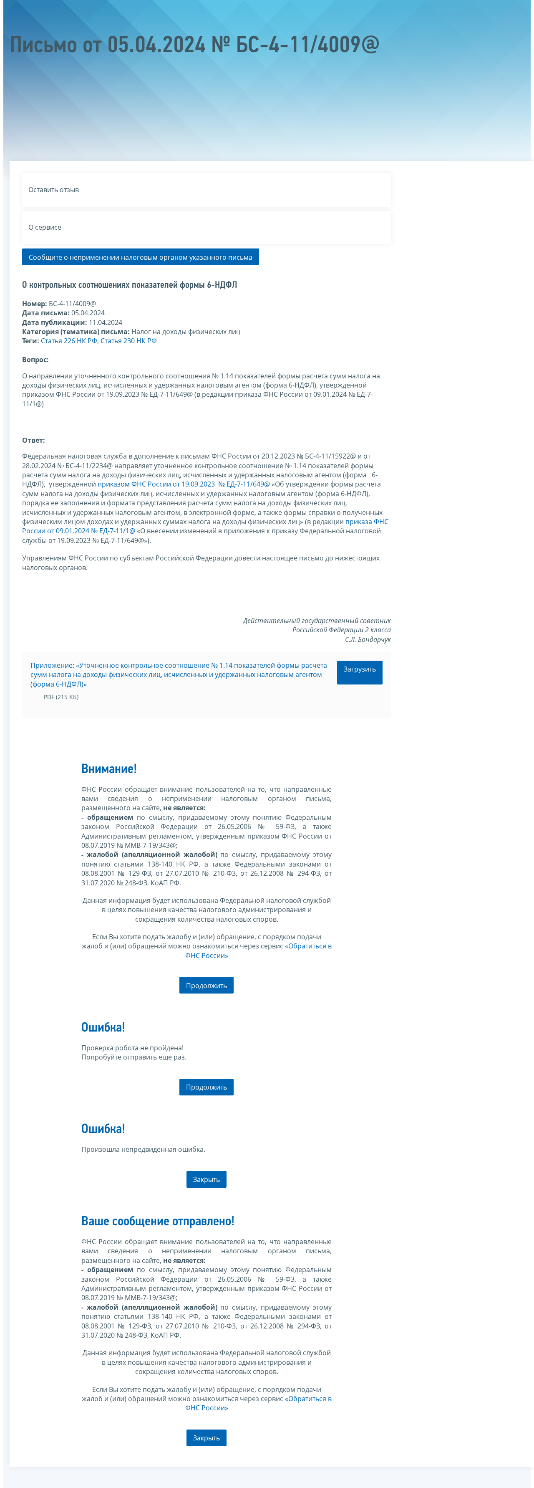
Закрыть (206, 1179)
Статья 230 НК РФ (129, 340)
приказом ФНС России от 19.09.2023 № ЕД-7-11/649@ (184, 484)
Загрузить (360, 669)
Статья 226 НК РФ (69, 340)
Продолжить (206, 985)
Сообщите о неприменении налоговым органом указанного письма (140, 257)
